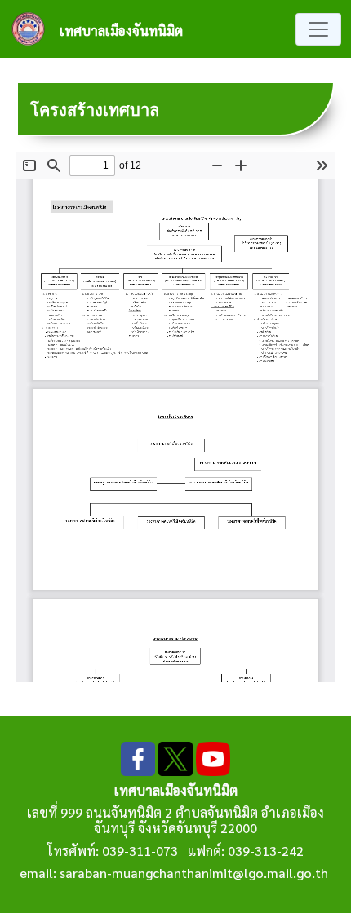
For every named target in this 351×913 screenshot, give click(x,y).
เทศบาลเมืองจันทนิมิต (121, 30)
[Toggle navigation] (318, 29)
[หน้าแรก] (35, 29)
